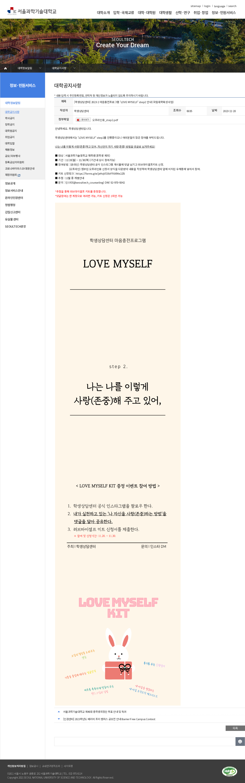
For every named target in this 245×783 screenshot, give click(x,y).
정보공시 (33, 766)
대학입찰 (10, 143)
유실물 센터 (11, 219)
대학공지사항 (59, 68)
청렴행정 (10, 205)
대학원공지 (11, 131)
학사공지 (10, 118)
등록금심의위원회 (14, 162)
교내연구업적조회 (51, 766)
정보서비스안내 (14, 190)
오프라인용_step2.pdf (105, 120)
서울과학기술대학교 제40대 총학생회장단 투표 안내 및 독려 (94, 711)
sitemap (196, 6)
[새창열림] (230, 771)
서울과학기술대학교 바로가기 (31, 11)
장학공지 (10, 124)
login (207, 6)
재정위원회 (11, 175)
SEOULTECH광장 (15, 226)
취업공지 (10, 137)
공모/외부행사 (12, 156)
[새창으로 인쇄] (240, 741)
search (232, 6)
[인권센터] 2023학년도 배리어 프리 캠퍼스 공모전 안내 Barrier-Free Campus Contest (109, 719)
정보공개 (10, 183)
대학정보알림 (25, 68)
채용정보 (10, 149)
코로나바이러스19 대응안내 (19, 168)
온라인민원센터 (14, 197)
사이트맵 (68, 766)
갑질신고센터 (12, 212)
